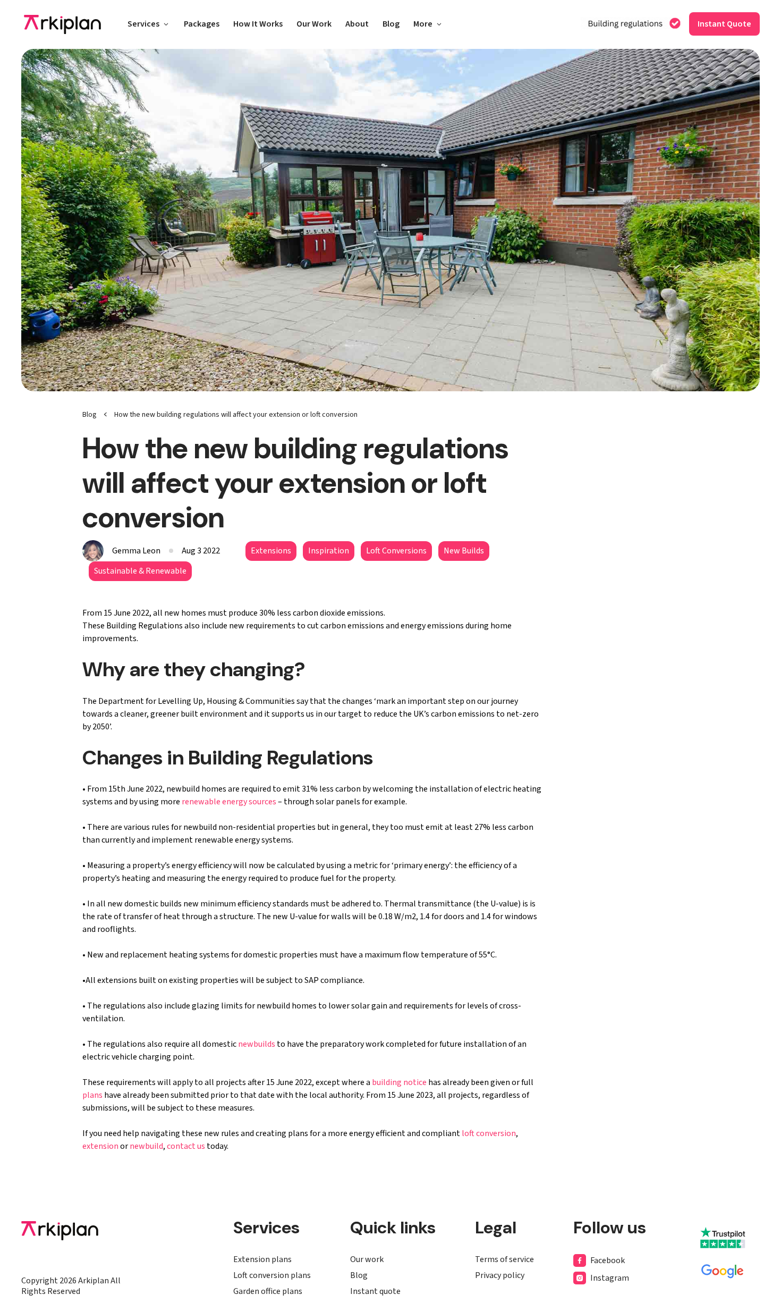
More (422, 25)
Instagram (609, 1278)
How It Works (258, 25)
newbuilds (256, 1044)
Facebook (607, 1260)
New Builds (464, 551)
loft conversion (489, 1133)
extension (100, 1146)
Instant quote (375, 1291)
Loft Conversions (396, 551)
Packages (201, 25)
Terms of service (504, 1259)
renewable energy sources (229, 802)
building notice (399, 1082)
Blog (391, 25)
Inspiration (328, 551)
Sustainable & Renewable (140, 571)
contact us (186, 1146)
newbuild (146, 1146)
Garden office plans (267, 1291)
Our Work (314, 25)
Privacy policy (499, 1275)
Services (143, 25)
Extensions (271, 551)
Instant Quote (724, 24)
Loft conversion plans (272, 1275)
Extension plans (262, 1259)
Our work (367, 1259)
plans (92, 1095)
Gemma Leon (136, 551)
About (357, 25)
